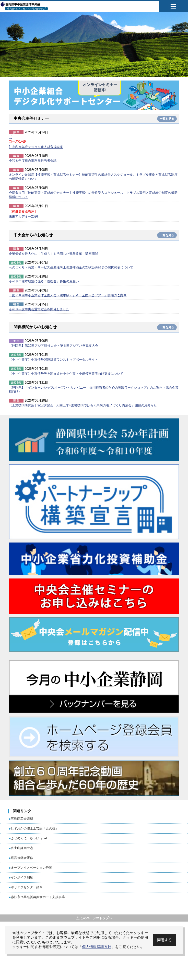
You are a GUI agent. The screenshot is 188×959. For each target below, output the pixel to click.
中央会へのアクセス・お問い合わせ (25, 8)
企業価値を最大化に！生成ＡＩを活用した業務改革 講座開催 (53, 253)
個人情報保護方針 (96, 947)
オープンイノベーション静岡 (31, 867)
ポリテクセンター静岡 (27, 887)
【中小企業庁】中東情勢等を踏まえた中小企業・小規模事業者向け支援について (66, 373)
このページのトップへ (96, 918)
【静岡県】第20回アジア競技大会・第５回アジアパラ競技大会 (53, 345)
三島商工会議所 (22, 818)
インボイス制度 (22, 877)
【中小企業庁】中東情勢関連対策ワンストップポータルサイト (53, 359)
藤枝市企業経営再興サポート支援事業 (38, 897)
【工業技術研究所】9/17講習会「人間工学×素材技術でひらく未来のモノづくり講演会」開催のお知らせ (83, 405)
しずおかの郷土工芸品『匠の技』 (35, 828)
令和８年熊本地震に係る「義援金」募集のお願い (44, 281)
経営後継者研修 (22, 858)
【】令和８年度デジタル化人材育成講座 (36, 142)
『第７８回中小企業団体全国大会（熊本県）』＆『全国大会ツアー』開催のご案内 (68, 295)
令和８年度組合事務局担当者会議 (33, 160)
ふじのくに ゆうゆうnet (29, 838)
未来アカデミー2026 (23, 214)
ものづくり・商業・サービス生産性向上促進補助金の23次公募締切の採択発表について (71, 267)
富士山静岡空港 (22, 848)
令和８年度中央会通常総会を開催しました (39, 309)
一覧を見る (167, 118)
